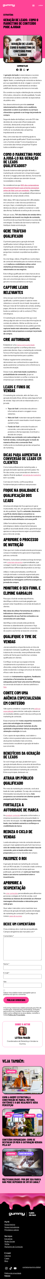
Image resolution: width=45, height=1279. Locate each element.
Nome (6, 964)
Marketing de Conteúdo (13, 1247)
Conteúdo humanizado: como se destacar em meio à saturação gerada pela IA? (22, 1142)
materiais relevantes (14, 562)
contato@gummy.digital (31, 1267)
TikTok (6, 1244)
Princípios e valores (11, 1230)
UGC (39, 1116)
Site (4, 982)
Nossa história (9, 1224)
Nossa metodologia (11, 1227)
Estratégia (11, 1071)
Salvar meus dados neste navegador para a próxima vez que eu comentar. (19, 993)
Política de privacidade (12, 1273)
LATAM (40, 5)
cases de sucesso (15, 916)
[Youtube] (15, 1268)
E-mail (6, 973)
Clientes (7, 1256)
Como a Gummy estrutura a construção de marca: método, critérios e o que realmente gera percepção (20, 1101)
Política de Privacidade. (16, 1015)
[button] (33, 5)
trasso (7, 1275)
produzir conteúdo (13, 815)
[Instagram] (6, 1268)
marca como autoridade (26, 345)
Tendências (30, 1116)
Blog (6, 1261)
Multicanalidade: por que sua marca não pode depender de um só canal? (21, 1181)
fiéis (4, 687)
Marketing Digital (25, 1154)
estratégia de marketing (32, 475)
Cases (6, 1258)
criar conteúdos (12, 893)
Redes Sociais (9, 1241)
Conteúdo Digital (9, 1115)
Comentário (8, 936)
